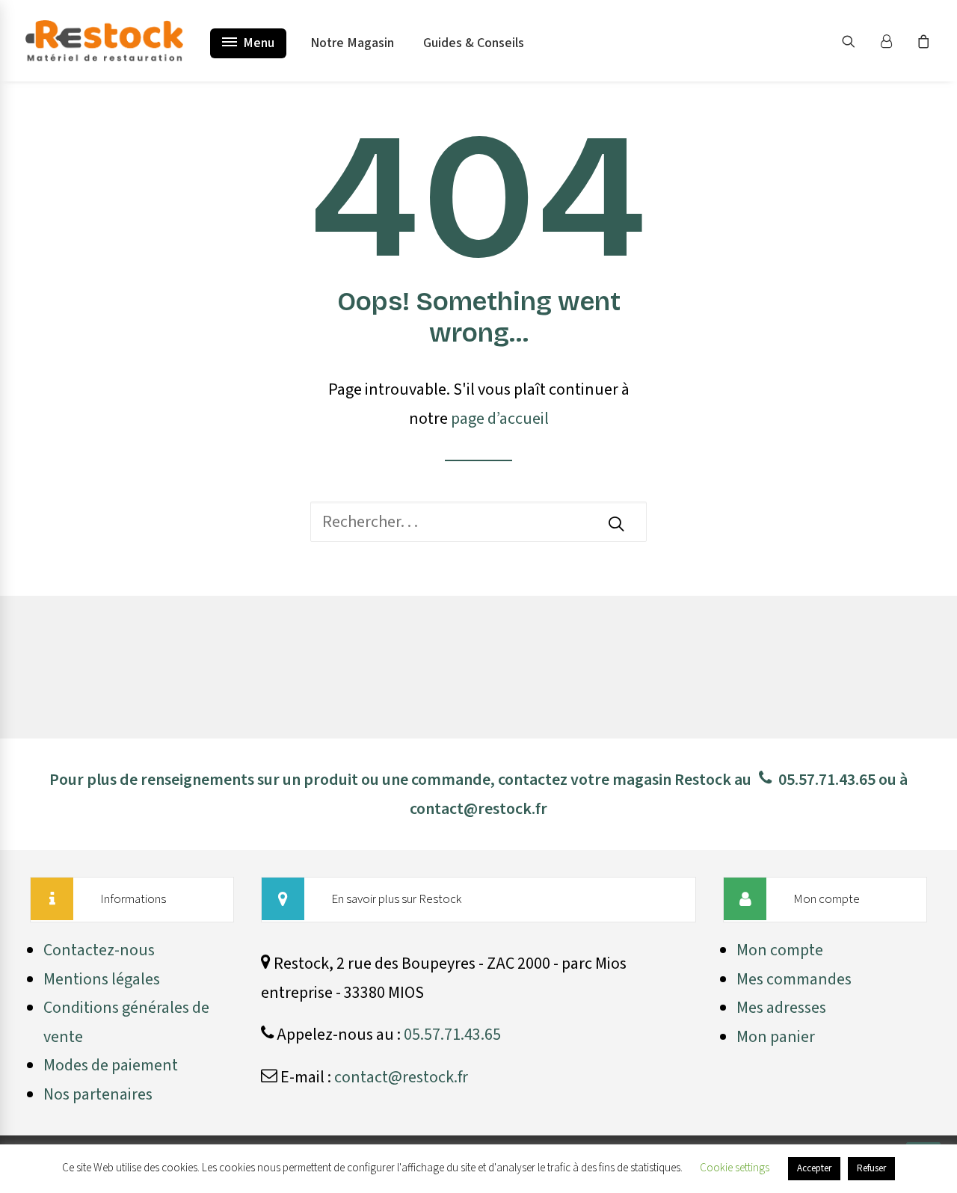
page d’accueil (500, 419)
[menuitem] (858, 40)
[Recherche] (478, 522)
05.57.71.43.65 (827, 780)
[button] (858, 40)
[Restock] (104, 40)
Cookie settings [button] (734, 1168)
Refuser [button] (871, 1168)
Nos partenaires (98, 1094)
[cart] (921, 40)
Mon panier (775, 1037)
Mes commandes (794, 979)
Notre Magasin (352, 43)
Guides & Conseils (473, 43)
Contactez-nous (99, 950)
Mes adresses (781, 1008)
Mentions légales (101, 979)
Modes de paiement (110, 1065)
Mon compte (779, 950)
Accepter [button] (814, 1168)
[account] (892, 40)
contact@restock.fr (478, 809)
